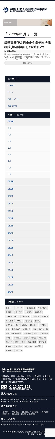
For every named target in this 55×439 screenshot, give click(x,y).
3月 (9, 161)
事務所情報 (42, 308)
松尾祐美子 (16, 329)
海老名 (36, 333)
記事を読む (27, 63)
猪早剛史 (17, 338)
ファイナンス (27, 399)
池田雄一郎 (43, 329)
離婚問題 (38, 346)
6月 (9, 141)
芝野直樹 (42, 342)
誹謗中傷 (28, 346)
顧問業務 (19, 350)
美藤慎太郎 (32, 342)
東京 (7, 329)
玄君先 (25, 338)
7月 (9, 135)
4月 (9, 154)
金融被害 (6, 414)
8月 (9, 128)
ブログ (10, 92)
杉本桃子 (43, 325)
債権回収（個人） (12, 316)
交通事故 (28, 312)
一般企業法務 (30, 308)
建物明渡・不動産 (12, 325)
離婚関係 (35, 412)
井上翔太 (19, 312)
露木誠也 (9, 350)
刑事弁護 (25, 316)
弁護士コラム (13, 99)
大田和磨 (44, 316)
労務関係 (35, 316)
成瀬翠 (24, 325)
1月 (9, 174)
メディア (19, 308)
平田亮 (37, 321)
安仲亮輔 (9, 321)
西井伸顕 (19, 346)
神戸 (17, 342)
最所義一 (33, 325)
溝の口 (8, 338)
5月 (9, 148)
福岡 (23, 342)
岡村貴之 (28, 321)
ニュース (11, 86)
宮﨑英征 (19, 321)
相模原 (33, 338)
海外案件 (27, 333)
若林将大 (9, 346)
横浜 (34, 329)
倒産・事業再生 (41, 399)
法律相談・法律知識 (13, 333)
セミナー (9, 308)
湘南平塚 (44, 333)
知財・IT (9, 342)
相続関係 (42, 338)
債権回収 (25, 401)
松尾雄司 (26, 329)
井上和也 (9, 312)
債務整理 (38, 312)
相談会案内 (11, 51)
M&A (17, 399)
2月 (9, 168)
